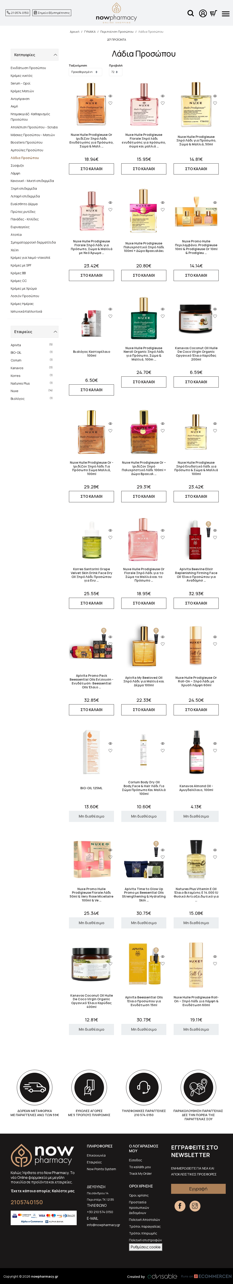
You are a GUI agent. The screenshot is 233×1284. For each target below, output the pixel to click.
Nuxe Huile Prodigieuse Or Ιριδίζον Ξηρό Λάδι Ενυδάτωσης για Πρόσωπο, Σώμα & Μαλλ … (91, 140)
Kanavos (32, 368)
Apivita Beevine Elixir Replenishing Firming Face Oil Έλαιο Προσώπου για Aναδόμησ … (196, 574)
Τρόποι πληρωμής (143, 1233)
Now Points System (101, 1169)
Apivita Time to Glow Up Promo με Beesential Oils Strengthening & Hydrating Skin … (144, 894)
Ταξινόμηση (78, 65)
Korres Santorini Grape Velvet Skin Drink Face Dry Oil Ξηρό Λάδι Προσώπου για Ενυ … (91, 574)
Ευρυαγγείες (20, 227)
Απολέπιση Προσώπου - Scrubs (34, 127)
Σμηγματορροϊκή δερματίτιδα (33, 242)
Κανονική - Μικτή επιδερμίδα (32, 181)
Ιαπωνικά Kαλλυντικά (26, 311)
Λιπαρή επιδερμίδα (25, 196)
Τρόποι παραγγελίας (145, 1226)
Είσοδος (135, 1160)
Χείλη (15, 250)
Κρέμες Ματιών (22, 91)
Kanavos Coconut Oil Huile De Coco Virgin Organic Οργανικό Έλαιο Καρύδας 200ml (196, 353)
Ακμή (14, 106)
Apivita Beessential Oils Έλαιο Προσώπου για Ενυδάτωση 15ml (144, 1001)
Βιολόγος (32, 398)
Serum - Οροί (20, 83)
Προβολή (115, 65)
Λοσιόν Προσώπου (25, 296)
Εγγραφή (198, 1189)
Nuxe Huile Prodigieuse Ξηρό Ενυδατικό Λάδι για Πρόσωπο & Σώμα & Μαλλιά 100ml (196, 468)
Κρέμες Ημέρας (22, 303)
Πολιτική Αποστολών (144, 1219)
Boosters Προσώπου (27, 142)
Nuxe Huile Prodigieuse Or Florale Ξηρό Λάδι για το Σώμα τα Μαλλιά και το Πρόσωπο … (144, 574)
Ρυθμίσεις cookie (146, 1246)
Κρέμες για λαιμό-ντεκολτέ (30, 257)
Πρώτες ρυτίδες (23, 211)
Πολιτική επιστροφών (145, 1240)
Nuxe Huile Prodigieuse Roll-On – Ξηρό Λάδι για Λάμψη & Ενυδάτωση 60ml (196, 1001)
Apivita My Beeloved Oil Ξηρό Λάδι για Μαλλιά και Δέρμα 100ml (143, 681)
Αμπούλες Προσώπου (27, 150)
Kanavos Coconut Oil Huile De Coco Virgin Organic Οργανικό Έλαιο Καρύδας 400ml (91, 1001)
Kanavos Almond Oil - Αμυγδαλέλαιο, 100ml (196, 788)
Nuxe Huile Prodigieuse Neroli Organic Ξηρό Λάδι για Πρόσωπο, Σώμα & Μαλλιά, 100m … (144, 353)
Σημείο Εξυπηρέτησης (53, 13)
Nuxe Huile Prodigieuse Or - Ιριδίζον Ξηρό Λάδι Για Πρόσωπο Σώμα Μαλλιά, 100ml (91, 468)
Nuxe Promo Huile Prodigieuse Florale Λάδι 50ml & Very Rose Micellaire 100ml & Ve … (91, 894)
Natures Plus (32, 383)
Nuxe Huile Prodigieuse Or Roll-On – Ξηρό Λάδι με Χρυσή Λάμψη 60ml (196, 681)
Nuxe (32, 390)
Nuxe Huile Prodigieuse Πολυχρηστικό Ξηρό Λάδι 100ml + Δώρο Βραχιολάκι (144, 247)
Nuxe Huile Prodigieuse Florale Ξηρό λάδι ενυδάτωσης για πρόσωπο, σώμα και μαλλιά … (144, 140)
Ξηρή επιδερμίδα (24, 188)
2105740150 (27, 1202)
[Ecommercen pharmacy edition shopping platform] (203, 1276)
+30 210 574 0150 (100, 1212)
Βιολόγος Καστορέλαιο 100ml (91, 354)
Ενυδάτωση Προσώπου (28, 68)
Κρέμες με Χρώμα (24, 288)
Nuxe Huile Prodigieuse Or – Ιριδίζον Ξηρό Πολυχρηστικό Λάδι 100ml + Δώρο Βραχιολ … (144, 468)
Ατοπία (16, 234)
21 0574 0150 (19, 13)
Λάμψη (15, 173)
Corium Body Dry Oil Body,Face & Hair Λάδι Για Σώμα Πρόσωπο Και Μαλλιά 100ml (144, 788)
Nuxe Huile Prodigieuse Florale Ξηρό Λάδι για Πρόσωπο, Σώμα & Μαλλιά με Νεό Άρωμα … (91, 247)
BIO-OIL (32, 352)
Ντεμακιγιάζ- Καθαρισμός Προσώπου (30, 117)
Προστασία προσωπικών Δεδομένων (139, 1207)
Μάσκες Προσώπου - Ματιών (33, 135)
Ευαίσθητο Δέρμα (24, 204)
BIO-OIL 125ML (91, 788)
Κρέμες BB (18, 273)
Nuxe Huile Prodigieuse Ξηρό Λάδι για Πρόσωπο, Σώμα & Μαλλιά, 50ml (196, 140)
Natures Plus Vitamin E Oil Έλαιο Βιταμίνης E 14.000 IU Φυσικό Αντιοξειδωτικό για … (196, 894)
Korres (32, 375)
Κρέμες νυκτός (22, 75)
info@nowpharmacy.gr (103, 1225)
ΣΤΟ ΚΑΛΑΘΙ (91, 168)
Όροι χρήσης (139, 1195)
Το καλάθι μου (140, 1167)
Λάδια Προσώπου (25, 158)
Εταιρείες (94, 1162)
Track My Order (140, 1173)
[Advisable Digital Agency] (152, 1276)
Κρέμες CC (19, 281)
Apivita (32, 345)
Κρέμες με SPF (21, 265)
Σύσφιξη (17, 165)
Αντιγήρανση (20, 99)
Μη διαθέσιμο (91, 816)
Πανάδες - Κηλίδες (25, 219)
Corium (32, 360)
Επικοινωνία (96, 1155)
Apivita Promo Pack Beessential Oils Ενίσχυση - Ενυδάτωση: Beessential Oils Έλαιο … (91, 681)
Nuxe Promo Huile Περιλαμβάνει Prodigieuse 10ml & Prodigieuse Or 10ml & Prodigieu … (196, 247)
